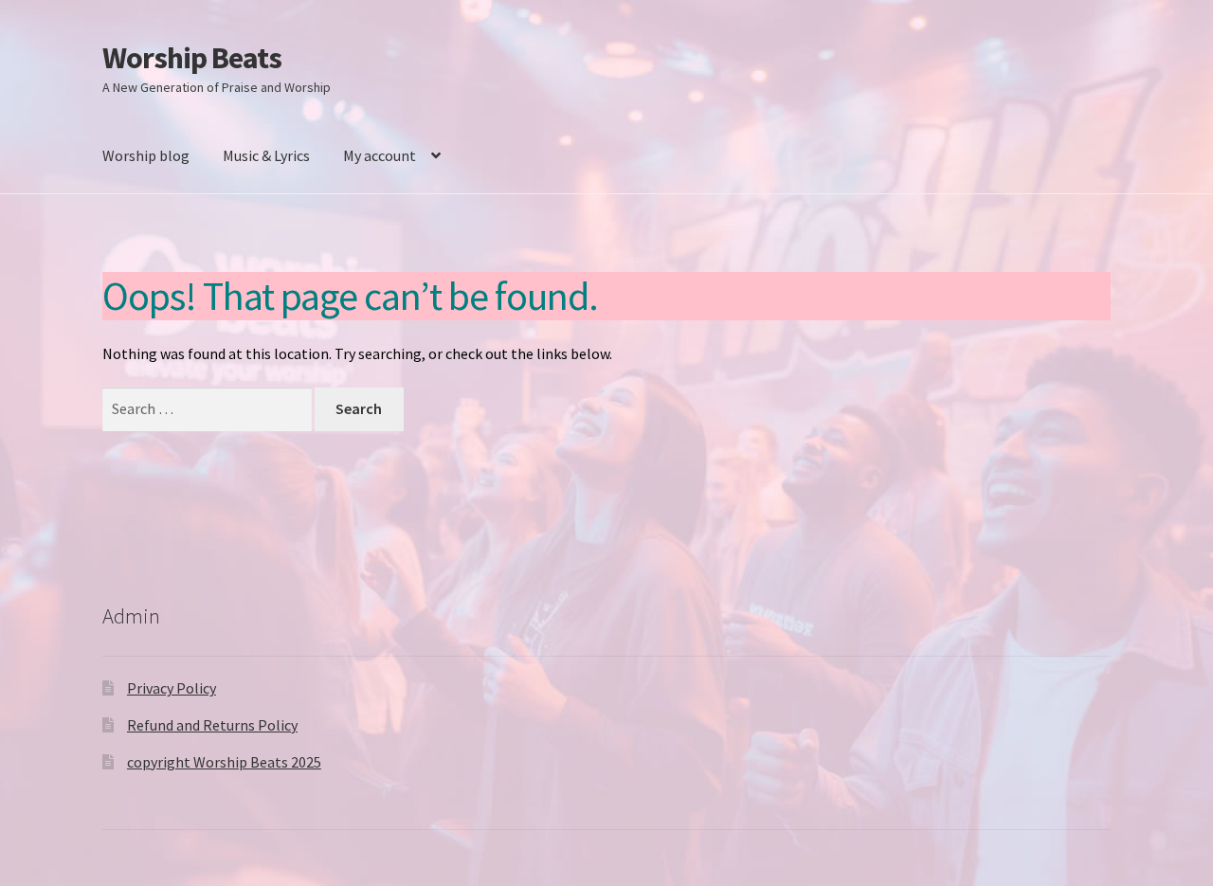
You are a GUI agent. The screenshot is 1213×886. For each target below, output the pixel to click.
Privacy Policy (171, 687)
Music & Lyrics (266, 155)
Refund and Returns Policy (212, 724)
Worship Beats (191, 58)
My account (379, 155)
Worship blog (146, 155)
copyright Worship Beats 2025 (224, 761)
